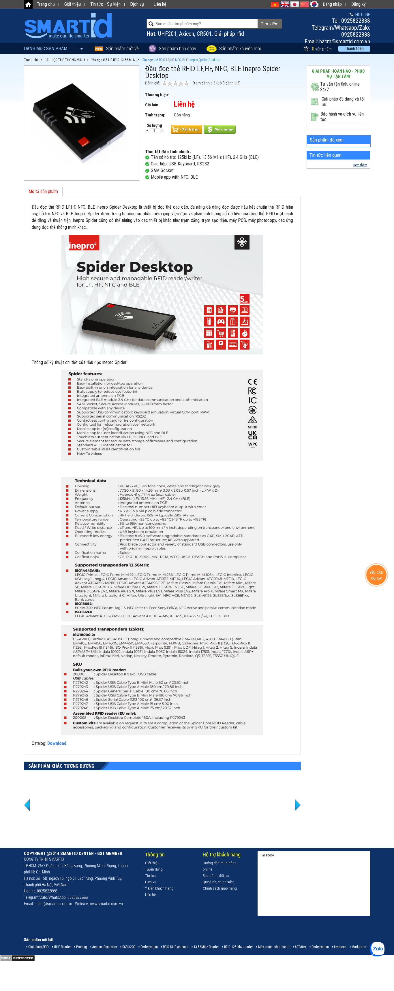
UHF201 (167, 33)
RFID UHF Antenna (175, 947)
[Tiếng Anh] (285, 4)
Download (56, 743)
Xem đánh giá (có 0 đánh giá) (217, 83)
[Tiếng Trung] (304, 4)
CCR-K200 (128, 947)
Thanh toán (354, 48)
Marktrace (359, 947)
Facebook (267, 855)
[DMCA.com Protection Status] (17, 960)
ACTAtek (300, 947)
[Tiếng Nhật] (294, 4)
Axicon (186, 33)
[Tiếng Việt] (275, 4)
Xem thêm (360, 165)
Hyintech (340, 947)
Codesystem (149, 947)
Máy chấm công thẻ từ (274, 947)
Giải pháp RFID (38, 947)
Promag (81, 947)
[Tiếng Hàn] (314, 4)
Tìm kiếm (270, 23)
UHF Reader (62, 947)
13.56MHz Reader (206, 947)
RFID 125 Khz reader (238, 947)
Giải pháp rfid (229, 33)
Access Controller (104, 947)
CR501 (204, 33)
